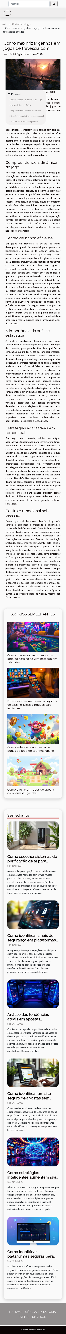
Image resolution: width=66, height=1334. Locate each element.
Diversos (39, 1316)
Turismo (15, 1311)
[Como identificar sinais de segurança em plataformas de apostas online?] (33, 915)
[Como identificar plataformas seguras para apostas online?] (33, 1231)
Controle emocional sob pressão (24, 121)
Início (4, 25)
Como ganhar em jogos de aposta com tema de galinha (30, 791)
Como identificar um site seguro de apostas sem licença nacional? (29, 1098)
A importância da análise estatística (25, 110)
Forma (23, 1316)
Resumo (16, 94)
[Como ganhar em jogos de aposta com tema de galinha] (33, 771)
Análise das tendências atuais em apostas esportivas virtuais (28, 1019)
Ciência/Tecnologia (21, 25)
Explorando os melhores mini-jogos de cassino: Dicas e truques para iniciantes (32, 704)
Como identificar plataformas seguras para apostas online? (30, 1256)
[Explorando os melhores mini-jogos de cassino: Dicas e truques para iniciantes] (33, 683)
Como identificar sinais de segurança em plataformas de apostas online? (31, 940)
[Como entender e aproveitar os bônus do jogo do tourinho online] (33, 729)
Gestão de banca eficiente (21, 105)
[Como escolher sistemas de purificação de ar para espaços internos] (33, 836)
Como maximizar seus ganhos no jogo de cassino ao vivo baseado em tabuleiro (32, 659)
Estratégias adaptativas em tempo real (27, 116)
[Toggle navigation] (7, 13)
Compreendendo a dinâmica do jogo (26, 99)
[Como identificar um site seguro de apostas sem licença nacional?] (33, 1073)
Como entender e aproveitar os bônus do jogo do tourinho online (30, 748)
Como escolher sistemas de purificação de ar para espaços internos (32, 861)
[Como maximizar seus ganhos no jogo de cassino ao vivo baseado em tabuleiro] (33, 637)
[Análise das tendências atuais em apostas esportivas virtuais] (33, 994)
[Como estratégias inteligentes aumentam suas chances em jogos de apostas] (33, 1152)
